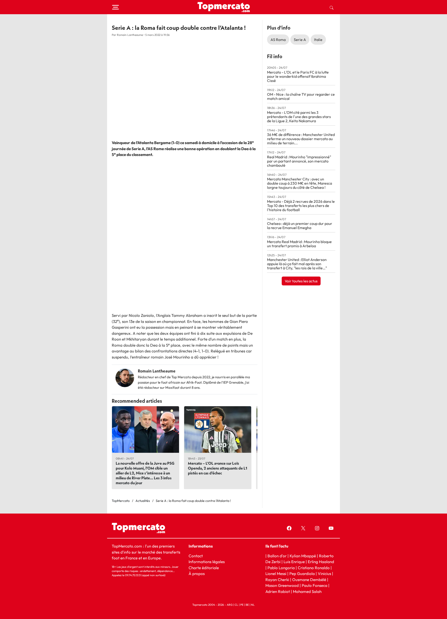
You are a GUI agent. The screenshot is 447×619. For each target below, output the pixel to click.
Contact (196, 555)
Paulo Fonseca (314, 585)
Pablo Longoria (281, 567)
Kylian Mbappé (303, 555)
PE (242, 604)
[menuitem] (331, 7)
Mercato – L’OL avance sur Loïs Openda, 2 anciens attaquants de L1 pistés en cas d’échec (217, 468)
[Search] (331, 7)
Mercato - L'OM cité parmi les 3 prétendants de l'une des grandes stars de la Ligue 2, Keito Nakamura (299, 116)
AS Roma (278, 39)
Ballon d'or (277, 555)
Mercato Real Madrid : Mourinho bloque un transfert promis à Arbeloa (299, 244)
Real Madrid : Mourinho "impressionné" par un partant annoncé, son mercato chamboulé (299, 161)
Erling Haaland (321, 561)
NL (253, 604)
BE (247, 604)
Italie (318, 39)
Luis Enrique (294, 561)
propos (198, 573)
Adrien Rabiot (277, 591)
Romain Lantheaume (157, 371)
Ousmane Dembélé (309, 579)
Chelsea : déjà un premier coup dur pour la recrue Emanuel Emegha (299, 225)
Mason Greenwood (282, 585)
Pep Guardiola (302, 573)
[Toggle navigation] (115, 7)
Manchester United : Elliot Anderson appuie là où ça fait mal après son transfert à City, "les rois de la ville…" (297, 263)
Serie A (300, 39)
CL (236, 604)
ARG (230, 604)
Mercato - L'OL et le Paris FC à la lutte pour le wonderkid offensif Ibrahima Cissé (298, 76)
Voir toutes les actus (301, 281)
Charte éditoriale (204, 567)
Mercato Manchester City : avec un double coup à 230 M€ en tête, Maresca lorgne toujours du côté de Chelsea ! (299, 183)
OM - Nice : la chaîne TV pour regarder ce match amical (301, 96)
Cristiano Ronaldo (314, 567)
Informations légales (207, 561)
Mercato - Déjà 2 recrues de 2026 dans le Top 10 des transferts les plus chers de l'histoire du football (301, 205)
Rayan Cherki (277, 579)
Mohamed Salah (307, 591)
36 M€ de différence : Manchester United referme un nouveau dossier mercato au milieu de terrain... (301, 138)
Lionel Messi (275, 573)
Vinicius (324, 573)
